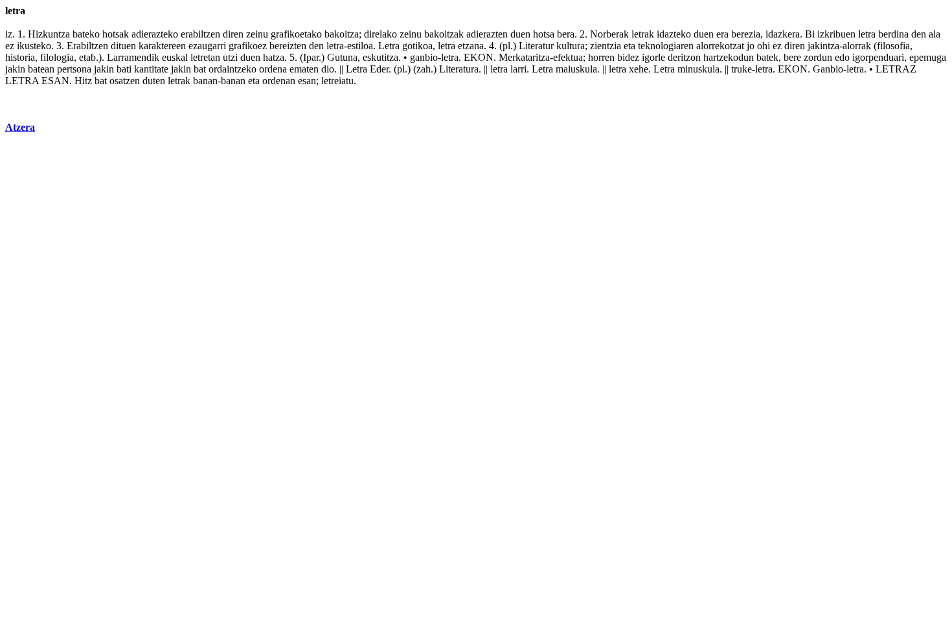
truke (741, 68)
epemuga (927, 57)
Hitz (83, 80)
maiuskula (576, 68)
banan (205, 80)
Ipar (311, 57)
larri (518, 68)
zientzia (605, 45)
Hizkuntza (49, 33)
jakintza (823, 45)
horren (601, 57)
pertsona (74, 68)
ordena (273, 68)
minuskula (698, 68)
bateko (86, 33)
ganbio (424, 57)
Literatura (459, 68)
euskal (175, 57)
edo (842, 57)
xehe (638, 68)
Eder (379, 68)
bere (792, 57)
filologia (57, 57)
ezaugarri (207, 45)
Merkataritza (524, 57)
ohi (763, 45)
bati (124, 68)
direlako (380, 33)
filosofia (893, 45)
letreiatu (337, 80)
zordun (818, 57)
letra (867, 33)
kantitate (151, 68)
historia (20, 57)
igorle (653, 57)
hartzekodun (728, 57)
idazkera (782, 33)
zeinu (257, 33)
